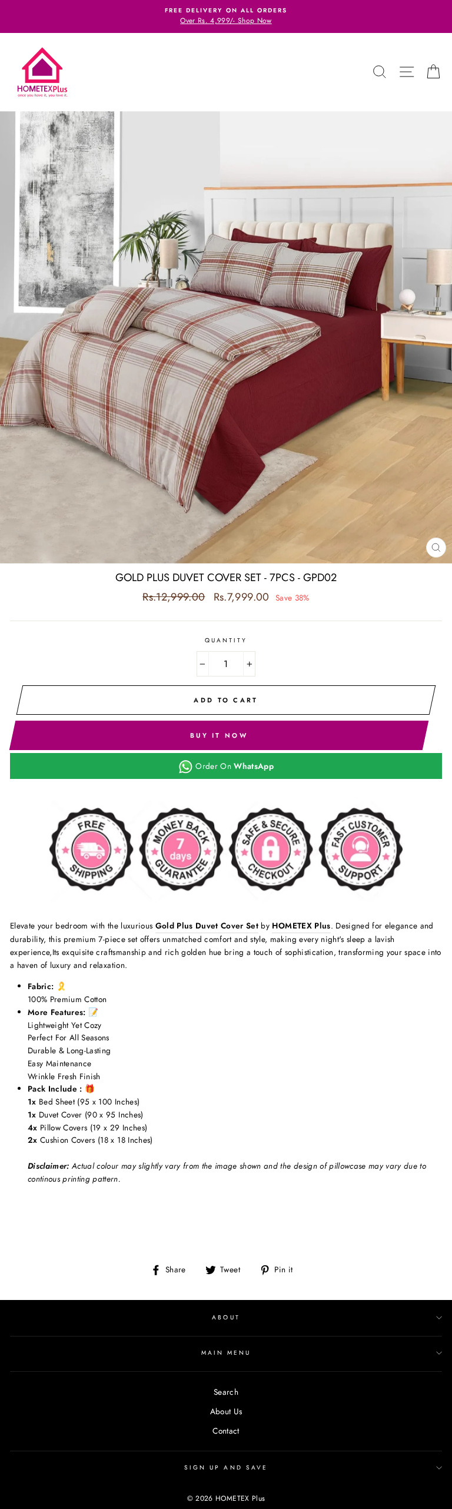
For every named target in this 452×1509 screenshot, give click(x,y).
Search (226, 1392)
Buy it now (219, 735)
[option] (226, 16)
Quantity (226, 640)
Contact (225, 1431)
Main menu (226, 1352)
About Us (226, 1411)
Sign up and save (226, 1467)
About (226, 1317)
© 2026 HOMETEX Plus (226, 1498)
